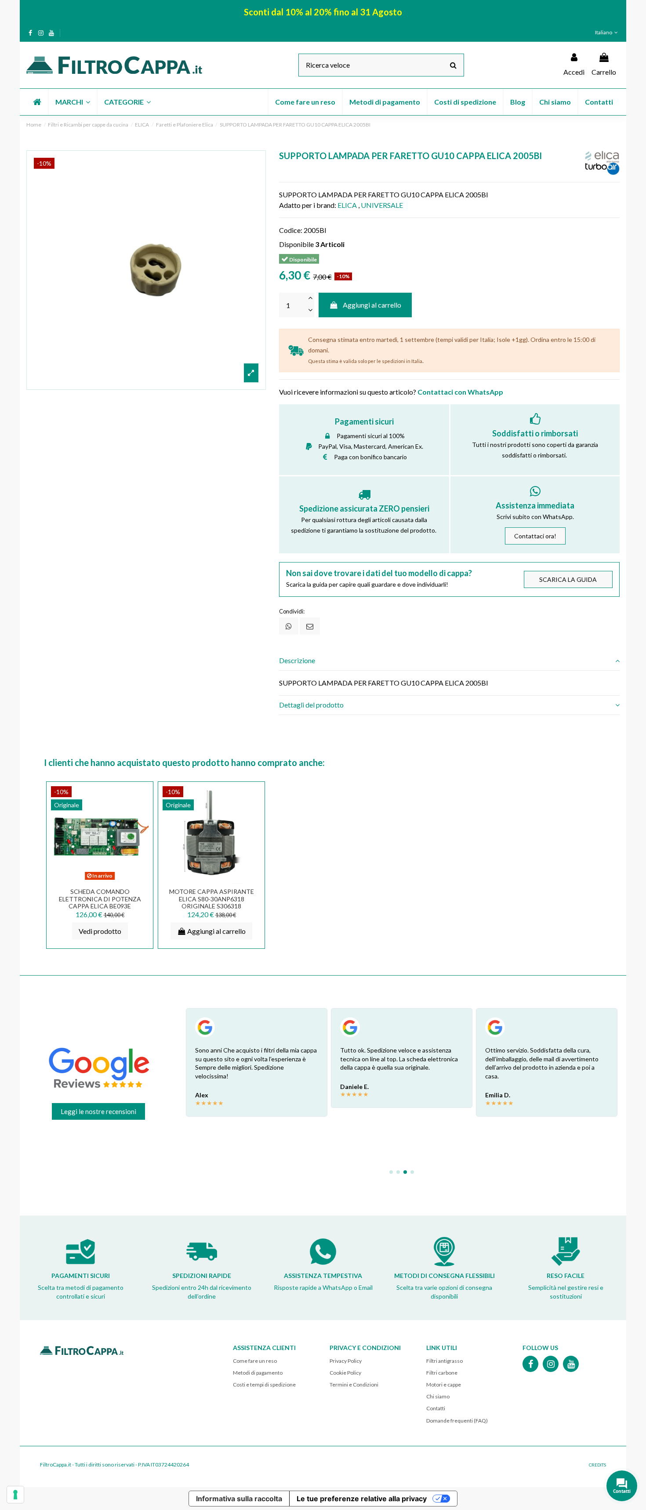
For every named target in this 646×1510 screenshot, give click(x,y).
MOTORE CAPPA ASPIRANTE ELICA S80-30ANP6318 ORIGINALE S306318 (211, 899)
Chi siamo (438, 1396)
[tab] (449, 660)
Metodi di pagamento (258, 1372)
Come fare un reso (255, 1361)
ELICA (347, 205)
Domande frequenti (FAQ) (457, 1420)
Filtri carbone (441, 1372)
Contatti (435, 1408)
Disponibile (296, 244)
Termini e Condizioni (354, 1384)
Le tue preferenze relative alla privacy (362, 1498)
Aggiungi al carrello (372, 305)
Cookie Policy (345, 1372)
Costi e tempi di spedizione (264, 1384)
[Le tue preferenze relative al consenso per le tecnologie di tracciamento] (15, 1494)
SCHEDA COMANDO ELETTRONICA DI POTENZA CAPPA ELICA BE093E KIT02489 (100, 902)
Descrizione (297, 660)
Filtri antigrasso (444, 1361)
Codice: (290, 230)
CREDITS (597, 1464)
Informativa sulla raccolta (239, 1498)
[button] (72, 102)
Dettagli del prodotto (311, 705)
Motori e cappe (443, 1384)
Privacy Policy (346, 1361)
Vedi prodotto (100, 931)
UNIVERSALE (382, 205)
